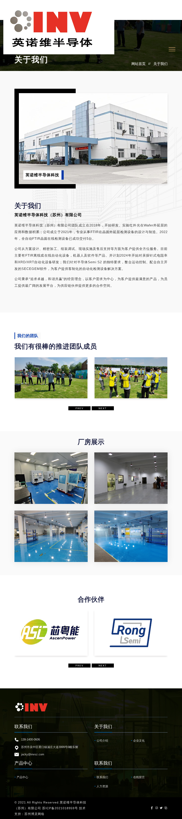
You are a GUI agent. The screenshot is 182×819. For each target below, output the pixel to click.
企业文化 (138, 740)
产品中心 (21, 777)
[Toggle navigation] (172, 49)
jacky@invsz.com (32, 754)
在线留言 (138, 777)
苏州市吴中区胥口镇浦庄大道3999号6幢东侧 (49, 747)
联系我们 (101, 777)
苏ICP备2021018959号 (60, 808)
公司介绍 (101, 740)
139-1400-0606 (30, 739)
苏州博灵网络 (34, 814)
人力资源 (101, 786)
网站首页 (138, 64)
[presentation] (79, 408)
